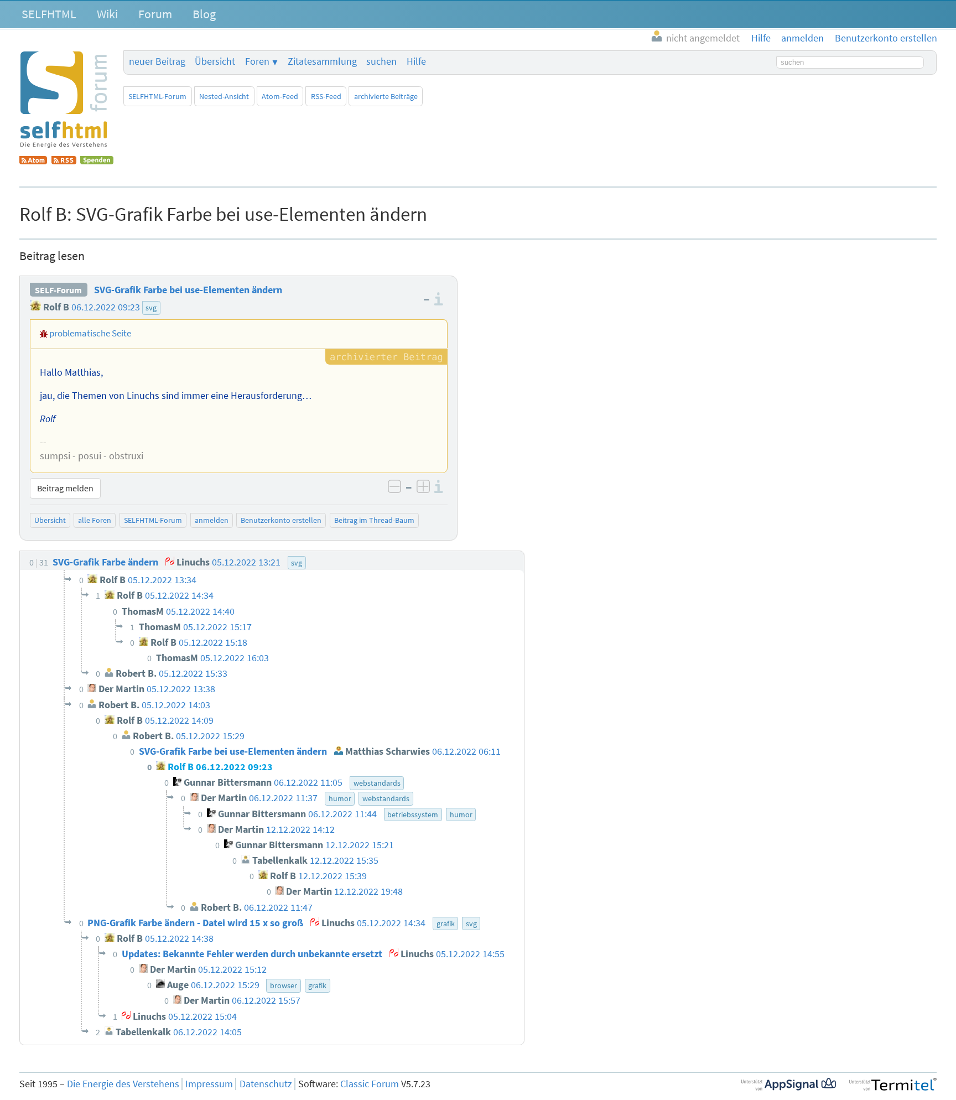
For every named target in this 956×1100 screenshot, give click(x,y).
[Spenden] (96, 161)
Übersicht (215, 61)
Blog (204, 14)
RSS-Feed (326, 96)
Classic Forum (369, 1084)
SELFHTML (49, 14)
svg (151, 308)
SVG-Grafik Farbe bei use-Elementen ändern (188, 290)
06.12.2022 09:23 (105, 307)
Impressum (209, 1084)
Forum (155, 14)
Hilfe (416, 61)
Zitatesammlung (322, 61)
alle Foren (94, 520)
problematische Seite (90, 333)
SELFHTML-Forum (157, 96)
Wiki (107, 14)
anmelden (211, 520)
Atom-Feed (280, 96)
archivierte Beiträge (386, 96)
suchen (381, 61)
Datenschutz (266, 1084)
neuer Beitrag (157, 61)
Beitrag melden (65, 488)
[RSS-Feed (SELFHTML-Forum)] (63, 161)
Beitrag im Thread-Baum (374, 520)
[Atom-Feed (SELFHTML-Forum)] (33, 161)
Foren (257, 61)
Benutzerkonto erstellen (281, 520)
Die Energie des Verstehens (123, 1084)
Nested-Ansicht (224, 96)
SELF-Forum (58, 289)
